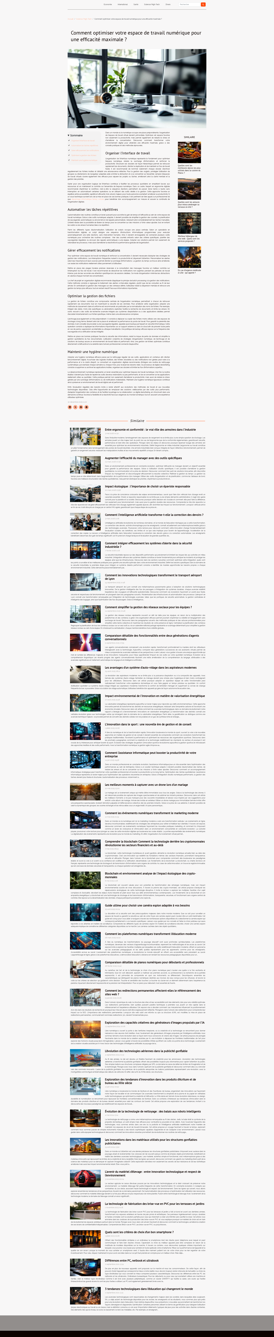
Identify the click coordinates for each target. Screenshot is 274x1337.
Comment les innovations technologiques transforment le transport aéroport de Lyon (153, 577)
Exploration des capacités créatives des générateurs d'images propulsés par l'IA (154, 1022)
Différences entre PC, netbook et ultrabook (132, 1260)
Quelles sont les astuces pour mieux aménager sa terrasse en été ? (189, 204)
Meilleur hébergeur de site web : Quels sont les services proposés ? (189, 238)
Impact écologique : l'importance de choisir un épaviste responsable (147, 486)
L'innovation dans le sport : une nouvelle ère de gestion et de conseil (148, 724)
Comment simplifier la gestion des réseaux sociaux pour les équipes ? (148, 607)
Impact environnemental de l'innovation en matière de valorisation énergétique (155, 696)
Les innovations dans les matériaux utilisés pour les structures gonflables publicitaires (151, 1141)
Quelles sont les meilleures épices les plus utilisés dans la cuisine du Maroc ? (189, 169)
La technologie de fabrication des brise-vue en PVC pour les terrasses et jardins (154, 1204)
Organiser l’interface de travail (83, 141)
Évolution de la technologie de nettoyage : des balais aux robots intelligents (153, 1111)
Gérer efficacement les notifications (85, 150)
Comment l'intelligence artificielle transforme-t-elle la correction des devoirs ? (154, 515)
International (123, 4)
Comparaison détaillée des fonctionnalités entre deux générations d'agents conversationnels (152, 637)
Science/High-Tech (152, 4)
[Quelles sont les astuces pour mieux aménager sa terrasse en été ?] (189, 189)
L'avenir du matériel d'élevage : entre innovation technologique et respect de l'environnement (153, 1173)
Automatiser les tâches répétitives (84, 146)
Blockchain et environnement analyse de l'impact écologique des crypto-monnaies (150, 875)
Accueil (70, 19)
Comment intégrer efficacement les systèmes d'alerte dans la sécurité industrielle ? (148, 545)
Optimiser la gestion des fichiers (83, 155)
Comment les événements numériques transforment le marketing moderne (152, 813)
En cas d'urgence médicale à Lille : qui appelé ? (189, 271)
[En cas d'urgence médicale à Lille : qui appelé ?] (189, 257)
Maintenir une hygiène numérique (84, 160)
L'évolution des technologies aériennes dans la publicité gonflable (146, 1051)
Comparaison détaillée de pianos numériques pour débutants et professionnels (154, 962)
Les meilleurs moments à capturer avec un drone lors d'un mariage (146, 785)
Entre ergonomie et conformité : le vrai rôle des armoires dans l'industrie (150, 429)
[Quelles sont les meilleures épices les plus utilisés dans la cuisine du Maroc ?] (189, 152)
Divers (168, 4)
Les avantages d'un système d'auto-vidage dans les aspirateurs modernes (151, 667)
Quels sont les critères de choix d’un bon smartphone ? (139, 1232)
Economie (108, 4)
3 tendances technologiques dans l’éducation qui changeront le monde (149, 1289)
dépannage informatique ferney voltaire (87, 199)
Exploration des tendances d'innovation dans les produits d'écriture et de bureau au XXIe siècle (150, 1081)
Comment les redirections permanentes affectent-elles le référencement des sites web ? (153, 992)
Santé (136, 4)
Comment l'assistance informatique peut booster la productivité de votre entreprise (150, 754)
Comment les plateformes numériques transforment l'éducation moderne (150, 934)
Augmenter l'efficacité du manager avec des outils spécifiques (143, 458)
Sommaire (76, 135)
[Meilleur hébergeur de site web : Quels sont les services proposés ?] (189, 223)
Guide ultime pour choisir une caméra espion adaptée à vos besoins (147, 905)
